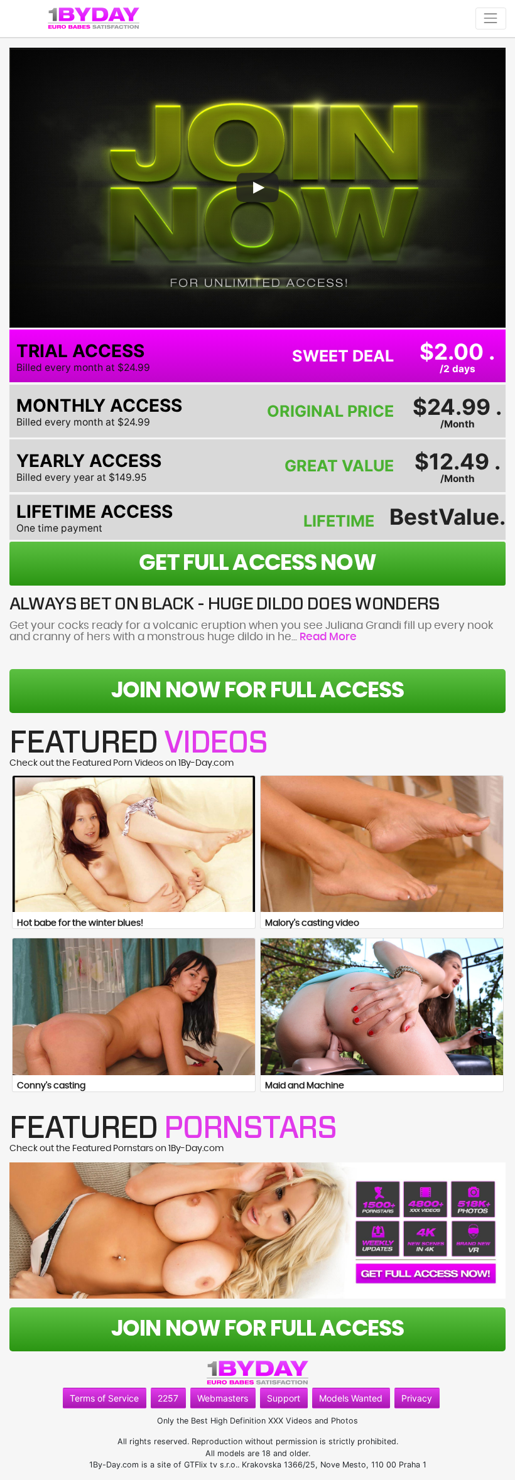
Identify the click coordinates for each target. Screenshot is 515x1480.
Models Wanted (350, 1398)
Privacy (416, 1398)
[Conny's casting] (134, 1006)
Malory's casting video (312, 923)
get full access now (257, 563)
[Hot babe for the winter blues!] (134, 844)
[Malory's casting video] (382, 844)
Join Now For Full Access (257, 691)
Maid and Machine (304, 1085)
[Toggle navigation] (490, 18)
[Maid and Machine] (382, 1006)
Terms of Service (104, 1398)
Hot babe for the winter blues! (80, 923)
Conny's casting (51, 1085)
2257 (168, 1398)
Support (283, 1398)
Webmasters (222, 1398)
